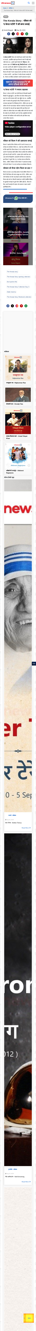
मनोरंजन (10, 8)
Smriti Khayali (8, 30)
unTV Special (33, 1318)
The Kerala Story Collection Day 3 (18, 287)
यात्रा (28, 1322)
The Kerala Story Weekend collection (19, 297)
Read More (25, 828)
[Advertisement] (18, 330)
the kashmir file (12, 282)
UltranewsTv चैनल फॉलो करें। (16, 198)
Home (5, 8)
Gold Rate (27, 1317)
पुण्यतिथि (10, 1169)
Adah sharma (11, 292)
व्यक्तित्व (14, 815)
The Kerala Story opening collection (18, 277)
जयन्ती (9, 815)
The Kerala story (12, 272)
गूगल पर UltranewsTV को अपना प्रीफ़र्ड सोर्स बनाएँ (18, 83)
